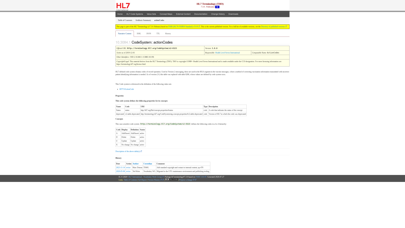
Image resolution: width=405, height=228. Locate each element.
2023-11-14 (120, 167)
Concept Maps (166, 14)
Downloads (233, 14)
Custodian (147, 164)
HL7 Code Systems (134, 14)
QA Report (142, 180)
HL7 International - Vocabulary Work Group (145, 177)
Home (120, 14)
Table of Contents (130, 180)
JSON (148, 33)
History (168, 33)
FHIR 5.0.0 (200, 177)
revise (128, 167)
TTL (158, 33)
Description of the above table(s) (127, 151)
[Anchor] (175, 42)
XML (139, 33)
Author (136, 164)
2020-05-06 (120, 171)
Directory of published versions (273, 26)
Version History (154, 180)
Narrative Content (124, 33)
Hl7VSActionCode (126, 89)
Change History (218, 14)
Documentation (200, 14)
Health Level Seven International (227, 53)
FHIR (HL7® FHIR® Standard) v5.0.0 (183, 26)
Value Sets (151, 14)
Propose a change (186, 180)
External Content (183, 14)
